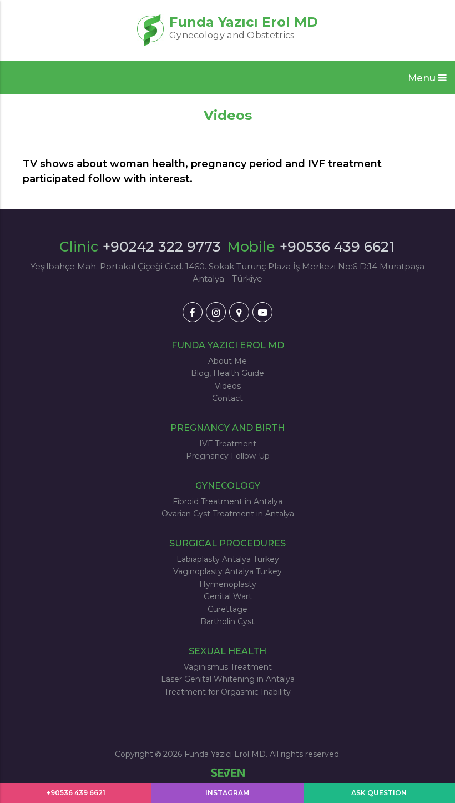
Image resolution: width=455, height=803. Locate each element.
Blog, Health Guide (227, 373)
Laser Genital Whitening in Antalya (228, 679)
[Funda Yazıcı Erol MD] (193, 312)
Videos (228, 386)
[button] (427, 77)
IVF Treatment (227, 444)
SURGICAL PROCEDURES (227, 543)
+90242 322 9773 (162, 246)
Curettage (227, 609)
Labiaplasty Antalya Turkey (227, 559)
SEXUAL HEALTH (227, 651)
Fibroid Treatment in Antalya (227, 501)
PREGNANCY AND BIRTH (227, 428)
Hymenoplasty (227, 584)
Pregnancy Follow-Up (228, 456)
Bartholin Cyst (227, 621)
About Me (227, 361)
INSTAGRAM (227, 793)
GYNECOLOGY (227, 485)
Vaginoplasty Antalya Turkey (227, 571)
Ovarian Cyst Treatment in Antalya (227, 514)
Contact (227, 398)
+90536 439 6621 (337, 246)
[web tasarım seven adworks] (228, 774)
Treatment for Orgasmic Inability (227, 692)
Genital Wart (228, 596)
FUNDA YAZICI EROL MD (227, 345)
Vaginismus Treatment (228, 667)
